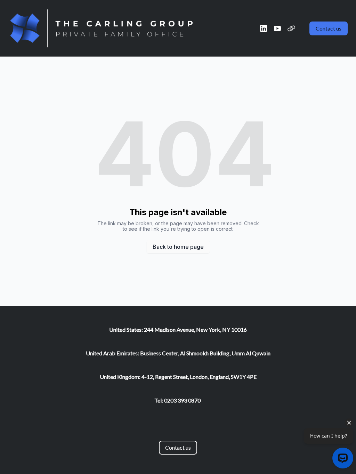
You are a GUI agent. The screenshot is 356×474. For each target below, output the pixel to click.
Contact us (328, 28)
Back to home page (178, 246)
